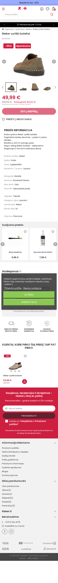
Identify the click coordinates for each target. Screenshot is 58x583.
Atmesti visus (29, 302)
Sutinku (29, 294)
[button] (54, 25)
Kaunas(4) (7, 494)
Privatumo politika (10, 448)
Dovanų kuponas (10, 475)
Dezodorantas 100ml (43, 252)
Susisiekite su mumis (14, 526)
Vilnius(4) (6, 490)
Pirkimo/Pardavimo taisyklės (15, 452)
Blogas (5, 471)
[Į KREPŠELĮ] (24, 381)
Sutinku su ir (27, 423)
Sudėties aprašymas (11, 467)
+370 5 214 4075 (12, 522)
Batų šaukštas (15, 252)
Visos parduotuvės (10, 486)
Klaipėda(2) (7, 498)
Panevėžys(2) (8, 505)
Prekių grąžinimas (10, 459)
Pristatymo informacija (13, 463)
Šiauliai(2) (6, 501)
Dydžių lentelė (8, 455)
